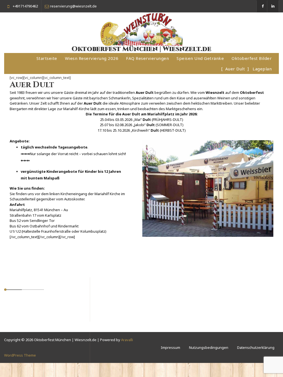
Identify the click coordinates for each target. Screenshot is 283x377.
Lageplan (262, 68)
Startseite (46, 58)
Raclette (16, 328)
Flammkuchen (21, 322)
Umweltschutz (21, 302)
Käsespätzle (20, 315)
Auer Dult (235, 68)
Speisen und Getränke (200, 58)
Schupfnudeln (21, 308)
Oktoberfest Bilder (252, 58)
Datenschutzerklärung (255, 347)
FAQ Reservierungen (147, 58)
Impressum (170, 347)
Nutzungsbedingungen (208, 347)
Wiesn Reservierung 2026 (92, 58)
